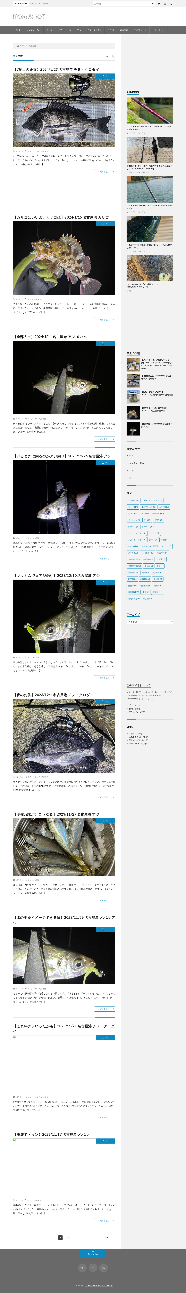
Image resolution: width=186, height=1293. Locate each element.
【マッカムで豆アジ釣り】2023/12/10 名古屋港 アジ (56, 575)
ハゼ (164, 540)
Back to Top (93, 1254)
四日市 (148, 566)
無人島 (157, 579)
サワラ (158, 520)
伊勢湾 (148, 559)
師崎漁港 (133, 572)
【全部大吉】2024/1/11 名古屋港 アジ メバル (50, 337)
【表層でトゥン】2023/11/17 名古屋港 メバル (51, 1134)
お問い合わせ (158, 30)
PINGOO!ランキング (138, 743)
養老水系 (134, 598)
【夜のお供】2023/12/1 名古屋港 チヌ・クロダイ (53, 695)
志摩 (145, 572)
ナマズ (153, 540)
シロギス (133, 526)
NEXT (107, 1237)
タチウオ (154, 533)
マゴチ (166, 546)
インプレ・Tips (33, 30)
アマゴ (157, 500)
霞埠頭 (157, 592)
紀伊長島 (145, 585)
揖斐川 (156, 572)
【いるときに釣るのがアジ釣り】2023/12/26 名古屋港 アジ (62, 456)
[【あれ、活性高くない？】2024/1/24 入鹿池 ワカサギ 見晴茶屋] (133, 396)
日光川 (132, 579)
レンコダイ (147, 553)
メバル (35, 419)
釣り (18, 30)
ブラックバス (65, 30)
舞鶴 (157, 585)
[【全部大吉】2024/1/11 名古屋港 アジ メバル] (133, 429)
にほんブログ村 (135, 733)
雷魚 (146, 592)
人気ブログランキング (138, 737)
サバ (147, 520)
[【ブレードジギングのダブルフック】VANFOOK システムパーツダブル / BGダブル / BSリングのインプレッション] (133, 364)
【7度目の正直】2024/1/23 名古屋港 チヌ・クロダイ (56, 69)
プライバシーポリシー (138, 712)
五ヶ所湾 (134, 559)
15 (67, 1237)
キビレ (144, 513)
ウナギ (133, 507)
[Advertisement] (64, 194)
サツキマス (134, 520)
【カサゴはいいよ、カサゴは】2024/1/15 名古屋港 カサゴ (61, 217)
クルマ (50, 30)
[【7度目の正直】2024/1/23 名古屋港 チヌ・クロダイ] (133, 380)
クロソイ (158, 513)
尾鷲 (160, 566)
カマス (132, 513)
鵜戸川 (147, 598)
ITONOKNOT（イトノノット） (99, 1285)
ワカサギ (162, 553)
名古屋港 (124, 30)
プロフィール (140, 30)
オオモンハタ (148, 507)
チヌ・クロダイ (94, 30)
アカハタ (133, 500)
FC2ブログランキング (138, 740)
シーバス (148, 526)
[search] (153, 3)
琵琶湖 (132, 585)
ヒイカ (133, 546)
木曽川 (145, 579)
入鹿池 (161, 559)
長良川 (111, 30)
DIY (130, 172)
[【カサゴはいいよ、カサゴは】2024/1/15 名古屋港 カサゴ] (133, 413)
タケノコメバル (136, 533)
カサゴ (30, 299)
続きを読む (104, 172)
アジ (79, 30)
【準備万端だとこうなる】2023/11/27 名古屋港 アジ (56, 814)
